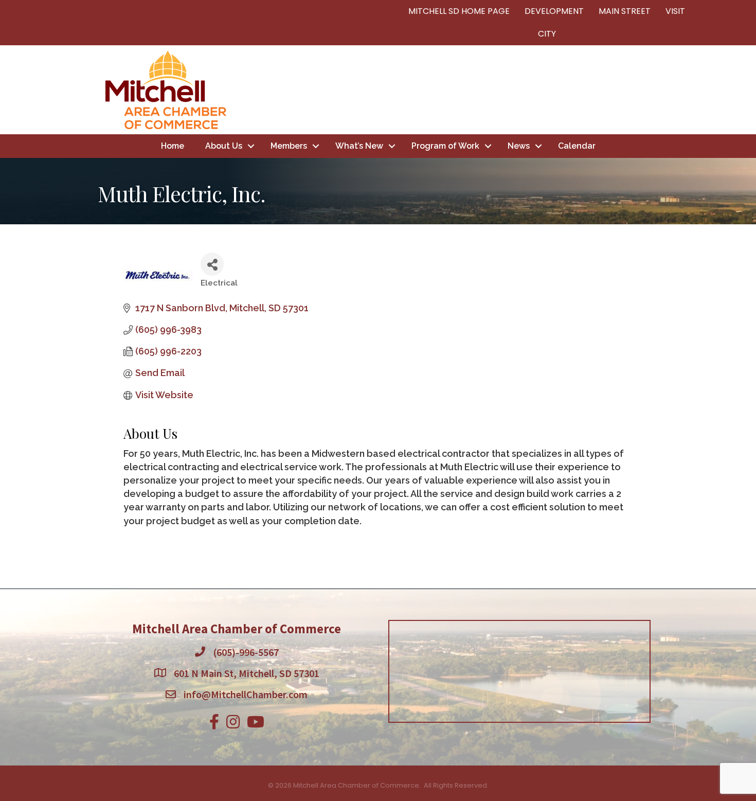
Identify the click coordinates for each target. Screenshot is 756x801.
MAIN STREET (625, 11)
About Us (223, 146)
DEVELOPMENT (554, 11)
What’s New (359, 146)
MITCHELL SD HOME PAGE (459, 11)
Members (289, 146)
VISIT (675, 11)
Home (172, 146)
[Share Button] (212, 264)
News (519, 146)
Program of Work (445, 146)
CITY (547, 34)
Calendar (577, 146)
